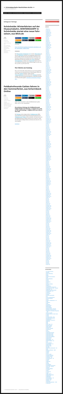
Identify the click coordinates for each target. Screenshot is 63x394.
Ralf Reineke (6, 40)
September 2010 (48, 196)
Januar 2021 (48, 68)
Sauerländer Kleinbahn (49, 355)
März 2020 (48, 78)
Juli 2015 (47, 136)
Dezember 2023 (48, 32)
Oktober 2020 (48, 71)
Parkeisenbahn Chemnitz (50, 332)
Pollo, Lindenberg (49, 342)
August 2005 (48, 259)
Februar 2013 (48, 166)
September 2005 (48, 258)
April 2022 (47, 52)
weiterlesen (17, 123)
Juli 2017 (47, 111)
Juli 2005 (47, 260)
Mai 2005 (47, 262)
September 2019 (48, 84)
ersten (33, 59)
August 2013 (48, 160)
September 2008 (48, 221)
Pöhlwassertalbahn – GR (50, 340)
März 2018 (47, 103)
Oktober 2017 (48, 108)
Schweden (47, 359)
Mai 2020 (47, 76)
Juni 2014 (47, 149)
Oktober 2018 (48, 96)
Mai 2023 (47, 39)
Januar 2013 (48, 167)
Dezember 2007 (48, 230)
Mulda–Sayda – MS (49, 324)
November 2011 (48, 181)
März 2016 (47, 128)
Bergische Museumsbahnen (50, 276)
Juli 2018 (47, 99)
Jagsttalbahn (48, 304)
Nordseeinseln (48, 329)
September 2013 (48, 159)
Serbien (47, 362)
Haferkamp (5, 105)
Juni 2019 (47, 87)
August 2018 (48, 98)
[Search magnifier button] (58, 21)
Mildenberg (48, 321)
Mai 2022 (47, 51)
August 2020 (48, 73)
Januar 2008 (48, 229)
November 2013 (48, 157)
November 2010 (48, 194)
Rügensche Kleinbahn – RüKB (51, 350)
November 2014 (48, 144)
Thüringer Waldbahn (49, 368)
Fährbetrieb (8, 45)
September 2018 (48, 97)
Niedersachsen (48, 327)
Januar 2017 (48, 117)
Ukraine (47, 370)
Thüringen (48, 367)
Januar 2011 (48, 192)
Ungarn (47, 372)
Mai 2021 (47, 64)
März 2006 (48, 252)
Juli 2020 (47, 74)
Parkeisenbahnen (49, 337)
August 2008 (48, 222)
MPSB (47, 323)
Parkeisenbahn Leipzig (49, 335)
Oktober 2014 (48, 145)
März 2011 (47, 190)
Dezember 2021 (48, 56)
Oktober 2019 (48, 83)
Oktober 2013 (48, 158)
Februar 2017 (48, 116)
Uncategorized (48, 371)
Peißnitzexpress (48, 338)
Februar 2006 (48, 253)
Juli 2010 (47, 198)
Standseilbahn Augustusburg (50, 365)
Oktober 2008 (48, 220)
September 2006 (48, 245)
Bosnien (47, 280)
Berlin (47, 277)
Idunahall (9, 105)
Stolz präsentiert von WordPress (24, 389)
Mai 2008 (47, 225)
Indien (47, 301)
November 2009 (48, 206)
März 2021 (47, 66)
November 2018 (48, 95)
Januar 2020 (48, 80)
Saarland (47, 352)
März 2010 (47, 202)
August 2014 (48, 147)
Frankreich (48, 292)
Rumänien (47, 351)
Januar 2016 (48, 130)
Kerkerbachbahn (48, 305)
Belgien (47, 275)
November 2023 (48, 33)
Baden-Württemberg (49, 273)
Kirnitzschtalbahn (49, 307)
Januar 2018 (48, 105)
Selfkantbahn (48, 361)
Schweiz (47, 360)
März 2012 (47, 177)
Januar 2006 (48, 254)
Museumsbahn (20, 53)
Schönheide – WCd (49, 357)
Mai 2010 (47, 200)
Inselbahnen (48, 302)
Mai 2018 (47, 101)
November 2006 (48, 243)
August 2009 (48, 209)
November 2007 (48, 231)
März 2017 (47, 115)
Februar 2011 (48, 191)
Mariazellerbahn (48, 319)
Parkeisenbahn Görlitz (49, 334)
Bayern (47, 274)
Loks (4, 106)
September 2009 (48, 208)
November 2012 (48, 169)
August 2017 (48, 110)
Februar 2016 (48, 129)
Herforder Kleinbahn (49, 298)
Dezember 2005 (48, 255)
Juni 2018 (47, 100)
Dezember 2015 (48, 131)
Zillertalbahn (48, 381)
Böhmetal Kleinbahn (49, 278)
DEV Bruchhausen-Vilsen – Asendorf (52, 288)
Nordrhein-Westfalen (7, 100)
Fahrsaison (21, 55)
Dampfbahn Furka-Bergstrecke (51, 287)
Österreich (47, 331)
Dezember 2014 (48, 143)
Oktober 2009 (48, 207)
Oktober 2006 (48, 244)
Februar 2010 (48, 203)
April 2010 (47, 201)
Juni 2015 (47, 137)
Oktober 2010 (48, 195)
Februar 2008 (48, 228)
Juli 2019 (47, 86)
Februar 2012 (48, 178)
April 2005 (47, 263)
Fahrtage (35, 74)
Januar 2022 (48, 55)
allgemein (47, 272)
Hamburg (47, 294)
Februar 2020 (48, 79)
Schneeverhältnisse (19, 74)
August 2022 (48, 48)
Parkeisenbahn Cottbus (49, 333)
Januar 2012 (48, 179)
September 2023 (48, 35)
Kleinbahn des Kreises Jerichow (51, 309)
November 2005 (48, 256)
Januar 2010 (48, 204)
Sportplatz (9, 106)
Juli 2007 (47, 235)
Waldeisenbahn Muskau (50, 374)
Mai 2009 (47, 212)
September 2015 (48, 134)
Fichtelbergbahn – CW (49, 291)
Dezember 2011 (48, 180)
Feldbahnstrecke (34, 114)
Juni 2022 (47, 50)
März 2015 (47, 140)
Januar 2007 (48, 241)
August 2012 (48, 172)
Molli (47, 322)
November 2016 (48, 119)
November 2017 (48, 107)
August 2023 (48, 36)
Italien (47, 303)
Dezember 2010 (48, 193)
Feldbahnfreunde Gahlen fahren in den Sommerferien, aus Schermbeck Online (22, 88)
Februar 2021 (48, 67)
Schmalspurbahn (18, 60)
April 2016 (47, 127)
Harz (47, 296)
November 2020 (48, 70)
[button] (18, 38)
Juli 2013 (47, 161)
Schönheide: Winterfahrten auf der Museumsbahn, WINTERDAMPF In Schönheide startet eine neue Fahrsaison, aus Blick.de (22, 30)
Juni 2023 (47, 38)
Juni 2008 (47, 224)
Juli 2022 (47, 49)
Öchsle (47, 330)
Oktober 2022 (48, 46)
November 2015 (48, 132)
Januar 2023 (48, 43)
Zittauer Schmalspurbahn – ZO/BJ (51, 382)
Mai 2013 (47, 163)
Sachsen (47, 353)
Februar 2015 (48, 141)
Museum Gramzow (49, 325)
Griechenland (48, 293)
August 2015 (48, 135)
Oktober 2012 (48, 170)
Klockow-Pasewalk (49, 312)
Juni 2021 (47, 63)
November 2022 (48, 45)
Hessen (47, 299)
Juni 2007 (47, 236)
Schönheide (6, 51)
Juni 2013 (47, 162)
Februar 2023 (48, 42)
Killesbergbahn (48, 306)
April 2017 (47, 114)
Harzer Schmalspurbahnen (50, 297)
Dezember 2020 (48, 69)
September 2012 (48, 171)
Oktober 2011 (48, 182)
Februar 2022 (48, 54)
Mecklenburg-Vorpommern (50, 320)
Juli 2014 (47, 148)
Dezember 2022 (48, 44)
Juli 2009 (47, 210)
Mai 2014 (47, 150)
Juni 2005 (47, 261)
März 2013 (47, 165)
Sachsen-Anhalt (48, 354)
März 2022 (48, 53)
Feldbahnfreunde (18, 117)
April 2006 (47, 251)
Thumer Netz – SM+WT (50, 366)
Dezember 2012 (48, 168)
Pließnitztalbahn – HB (49, 339)
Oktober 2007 (48, 232)
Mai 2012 (47, 175)
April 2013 (47, 164)
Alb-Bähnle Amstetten (49, 271)
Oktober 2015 (48, 133)
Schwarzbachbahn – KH (50, 358)
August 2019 (48, 85)
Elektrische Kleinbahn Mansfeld (51, 290)
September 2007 (48, 233)
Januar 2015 (48, 142)
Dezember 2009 (48, 205)
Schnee (21, 73)
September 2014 (48, 146)
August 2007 (48, 234)
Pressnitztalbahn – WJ (49, 343)
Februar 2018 (48, 104)
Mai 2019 (47, 88)
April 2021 (47, 65)
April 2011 (47, 189)
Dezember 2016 (48, 118)
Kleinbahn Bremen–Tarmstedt (51, 308)
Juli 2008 (47, 223)
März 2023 (47, 41)
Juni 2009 (47, 211)
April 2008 (47, 226)
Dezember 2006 (48, 242)
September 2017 (48, 109)
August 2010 (48, 197)
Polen (47, 341)
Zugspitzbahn (48, 383)
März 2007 (48, 239)
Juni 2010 (47, 199)
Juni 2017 (47, 112)
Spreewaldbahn (48, 364)
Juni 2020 (47, 75)
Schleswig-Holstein (49, 356)
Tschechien (48, 369)
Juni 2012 (47, 174)
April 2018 (47, 102)
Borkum (47, 279)
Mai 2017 (47, 113)
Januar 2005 (48, 264)
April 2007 (47, 238)
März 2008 (48, 227)
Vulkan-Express (48, 373)
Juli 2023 (47, 37)
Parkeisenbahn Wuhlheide (50, 336)
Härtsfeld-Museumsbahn (50, 295)
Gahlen (24, 117)
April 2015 (47, 139)
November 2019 (48, 82)
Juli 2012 (47, 173)
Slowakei (47, 363)
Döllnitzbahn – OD (49, 289)
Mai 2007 (47, 237)
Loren (6, 106)
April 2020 (47, 77)
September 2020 (48, 72)
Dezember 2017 (48, 106)
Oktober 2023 (48, 34)
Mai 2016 (47, 126)
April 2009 (47, 213)
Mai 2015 (47, 138)
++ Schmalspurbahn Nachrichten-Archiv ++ (19, 7)
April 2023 (47, 40)
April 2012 (47, 176)
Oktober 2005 (48, 257)
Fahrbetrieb (31, 60)
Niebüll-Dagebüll (49, 326)
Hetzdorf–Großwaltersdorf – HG (51, 300)
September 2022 (48, 47)
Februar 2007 (48, 240)
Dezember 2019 (48, 81)
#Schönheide (25, 53)
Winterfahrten (38, 53)
